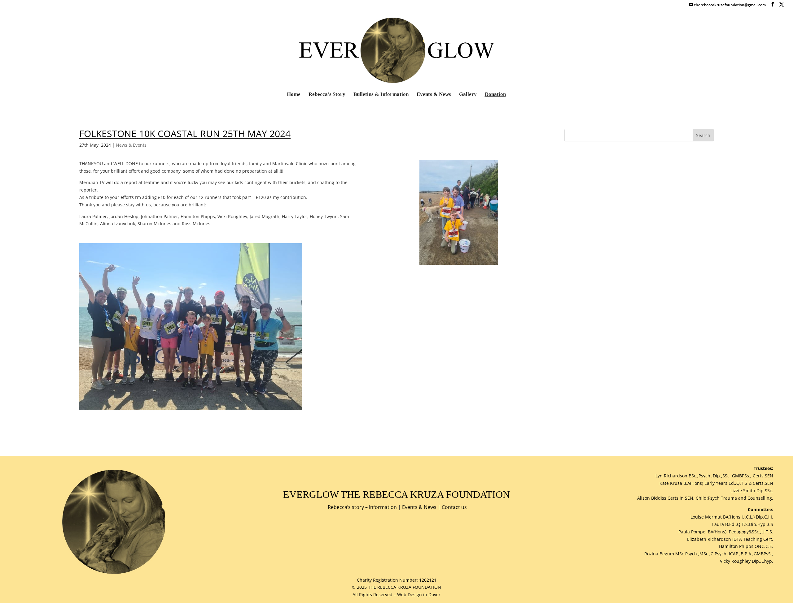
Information (383, 507)
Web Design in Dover (418, 594)
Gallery (468, 94)
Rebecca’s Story (327, 94)
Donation (495, 94)
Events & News (434, 94)
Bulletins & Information (381, 94)
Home (293, 94)
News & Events (131, 145)
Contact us (454, 507)
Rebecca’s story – (348, 507)
